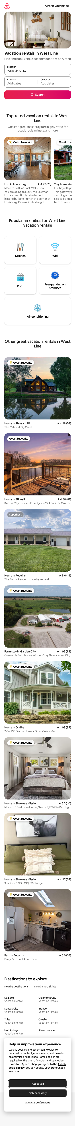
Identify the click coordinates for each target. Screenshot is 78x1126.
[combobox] (37, 71)
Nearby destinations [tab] (16, 986)
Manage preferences (37, 1102)
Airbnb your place (57, 6)
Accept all (38, 1083)
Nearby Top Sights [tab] (45, 986)
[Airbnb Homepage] (7, 6)
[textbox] (21, 83)
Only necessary (38, 1093)
